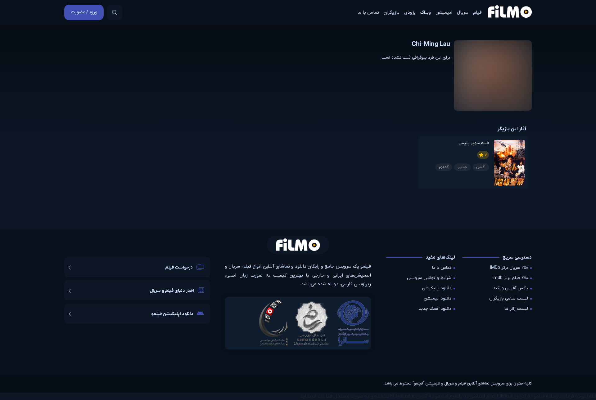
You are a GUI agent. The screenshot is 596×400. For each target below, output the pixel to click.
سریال (462, 12)
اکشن (480, 167)
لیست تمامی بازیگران (508, 298)
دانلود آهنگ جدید (434, 309)
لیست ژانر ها (516, 309)
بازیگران (392, 12)
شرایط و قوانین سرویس (429, 278)
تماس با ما (368, 12)
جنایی (462, 167)
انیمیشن (444, 12)
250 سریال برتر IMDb (509, 268)
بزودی (410, 12)
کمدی (444, 167)
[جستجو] (114, 12)
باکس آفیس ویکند (510, 288)
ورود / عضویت (84, 12)
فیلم (477, 12)
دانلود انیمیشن (437, 298)
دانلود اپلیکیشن (436, 288)
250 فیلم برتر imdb (510, 278)
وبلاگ (425, 12)
